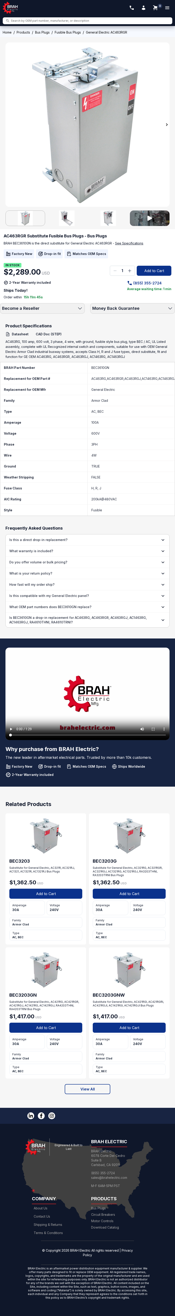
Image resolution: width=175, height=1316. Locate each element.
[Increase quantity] (130, 271)
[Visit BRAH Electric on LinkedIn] (30, 1115)
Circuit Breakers (103, 1214)
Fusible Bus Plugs (68, 32)
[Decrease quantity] (115, 271)
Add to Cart (154, 270)
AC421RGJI (100, 1005)
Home (7, 32)
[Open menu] (167, 8)
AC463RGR (115, 379)
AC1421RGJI (132, 1005)
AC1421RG (31, 1005)
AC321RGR (155, 867)
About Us (40, 1208)
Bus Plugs (42, 32)
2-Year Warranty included (30, 282)
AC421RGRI (155, 1001)
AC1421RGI (116, 1005)
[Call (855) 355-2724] (132, 8)
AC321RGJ (100, 871)
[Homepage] (10, 8)
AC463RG (98, 379)
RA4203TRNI (18, 1009)
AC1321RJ (39, 871)
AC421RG (57, 1001)
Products (23, 32)
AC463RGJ (132, 379)
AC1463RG (149, 379)
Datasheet (20, 334)
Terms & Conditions (48, 1233)
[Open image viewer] (87, 124)
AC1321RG (114, 871)
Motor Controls (102, 1221)
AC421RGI (140, 1001)
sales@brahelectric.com (109, 1177)
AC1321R (26, 871)
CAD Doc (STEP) (49, 334)
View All (87, 1089)
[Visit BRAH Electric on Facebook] (41, 1115)
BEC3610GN (100, 368)
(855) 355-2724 (147, 283)
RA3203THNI (148, 871)
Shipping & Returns (48, 1225)
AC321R (56, 867)
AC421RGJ (16, 1005)
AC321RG (140, 867)
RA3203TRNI (101, 875)
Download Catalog (105, 1227)
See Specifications (129, 243)
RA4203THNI (64, 1005)
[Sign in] (144, 8)
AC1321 (14, 871)
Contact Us (42, 1216)
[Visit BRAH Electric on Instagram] (51, 1115)
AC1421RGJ (46, 1005)
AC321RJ (68, 867)
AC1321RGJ (130, 871)
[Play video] (150, 218)
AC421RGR (71, 1001)
